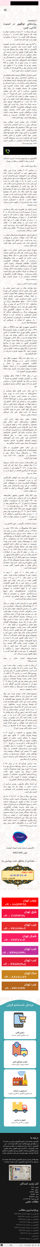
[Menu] (5, 10)
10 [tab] (35, 889)
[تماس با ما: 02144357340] (20, 151)
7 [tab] (25, 889)
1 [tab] (5, 889)
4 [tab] (15, 889)
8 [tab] (28, 889)
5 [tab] (18, 889)
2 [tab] (8, 889)
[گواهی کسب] (20, 1173)
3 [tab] (12, 889)
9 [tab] (32, 889)
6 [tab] (22, 889)
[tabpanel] (20, 875)
